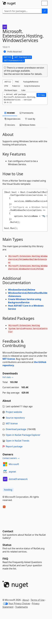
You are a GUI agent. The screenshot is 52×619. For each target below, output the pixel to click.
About (25, 599)
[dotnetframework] (5, 479)
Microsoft (14, 464)
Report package (14, 446)
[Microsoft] (5, 464)
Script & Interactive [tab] (32, 86)
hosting (8, 489)
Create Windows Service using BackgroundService (24, 301)
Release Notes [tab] (28, 125)
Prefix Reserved (14, 51)
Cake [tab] (23, 90)
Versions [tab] (11, 125)
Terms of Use (38, 599)
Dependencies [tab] (13, 119)
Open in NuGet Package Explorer (23, 434)
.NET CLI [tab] (7, 81)
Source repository (15, 417)
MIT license (8, 358)
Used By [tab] (31, 119)
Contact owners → (10, 458)
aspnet (12, 471)
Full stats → (7, 377)
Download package (16, 429)
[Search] (45, 11)
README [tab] (11, 113)
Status (6, 545)
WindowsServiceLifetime (21, 289)
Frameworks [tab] (27, 113)
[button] (41, 95)
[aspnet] (5, 471)
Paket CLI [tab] (16, 86)
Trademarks (21, 606)
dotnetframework (18, 479)
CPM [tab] (6, 86)
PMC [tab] (17, 81)
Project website (14, 412)
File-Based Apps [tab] (10, 90)
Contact (7, 531)
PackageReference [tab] (30, 81)
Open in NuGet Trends (17, 440)
